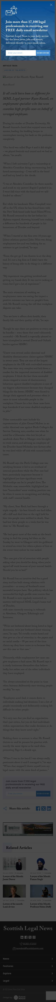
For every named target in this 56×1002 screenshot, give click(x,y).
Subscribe (43, 53)
